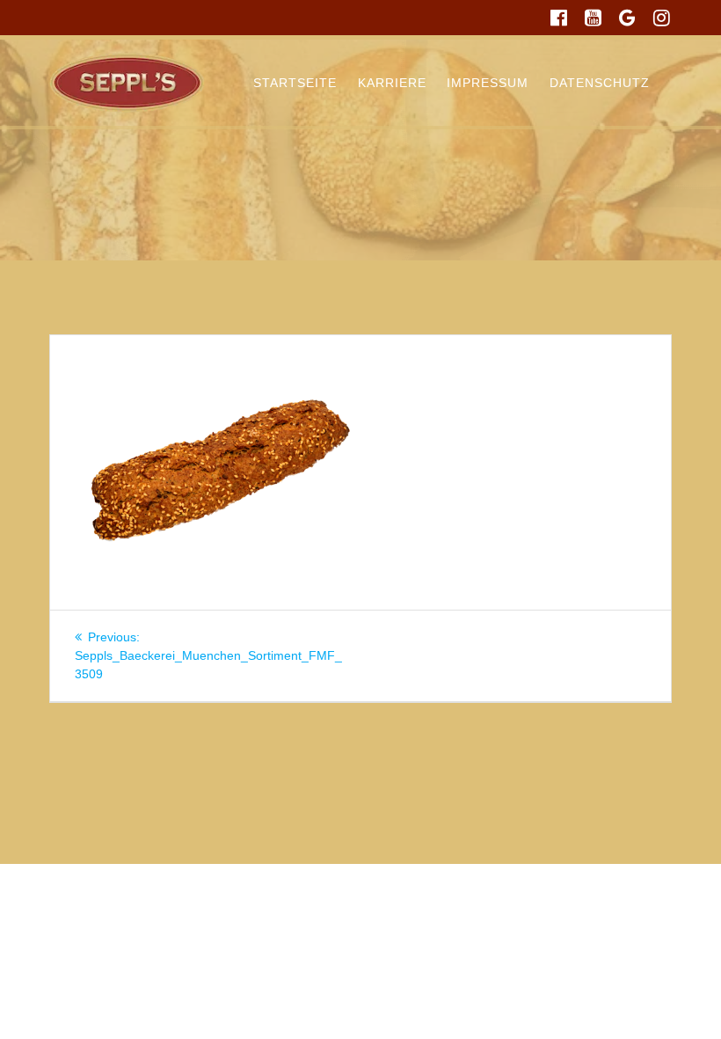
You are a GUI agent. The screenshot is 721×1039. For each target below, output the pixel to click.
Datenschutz (600, 83)
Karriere (392, 83)
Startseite (295, 83)
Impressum (487, 83)
